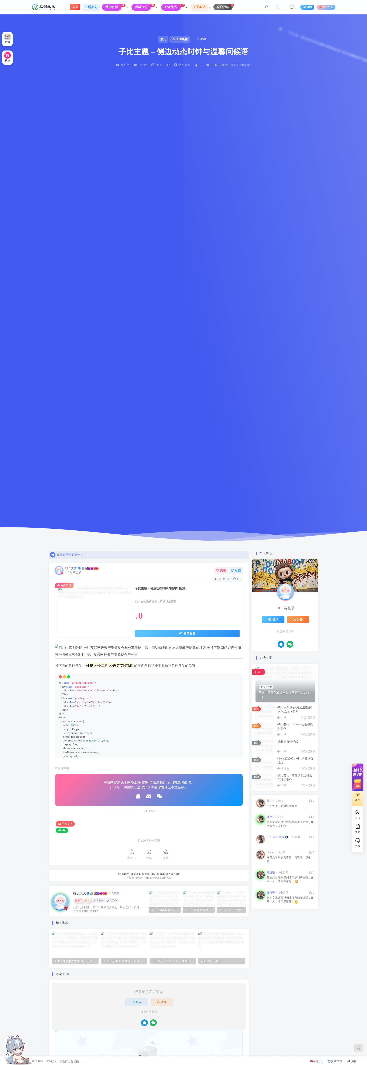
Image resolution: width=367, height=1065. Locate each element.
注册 (164, 1002)
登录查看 (189, 633)
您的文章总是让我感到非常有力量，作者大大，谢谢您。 (290, 824)
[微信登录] (153, 1022)
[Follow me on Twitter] (148, 796)
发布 (309, 7)
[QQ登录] (144, 1022)
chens (270, 852)
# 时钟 (61, 830)
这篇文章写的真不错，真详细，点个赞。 (289, 859)
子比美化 (67, 823)
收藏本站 (336, 1061)
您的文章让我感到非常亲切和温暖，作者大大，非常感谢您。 (290, 879)
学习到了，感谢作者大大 (282, 805)
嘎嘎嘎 (271, 872)
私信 (238, 570)
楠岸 (269, 800)
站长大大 (71, 568)
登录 (139, 1002)
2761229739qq (276, 836)
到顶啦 (351, 1061)
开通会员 (328, 7)
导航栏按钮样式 (287, 741)
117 (80, 900)
